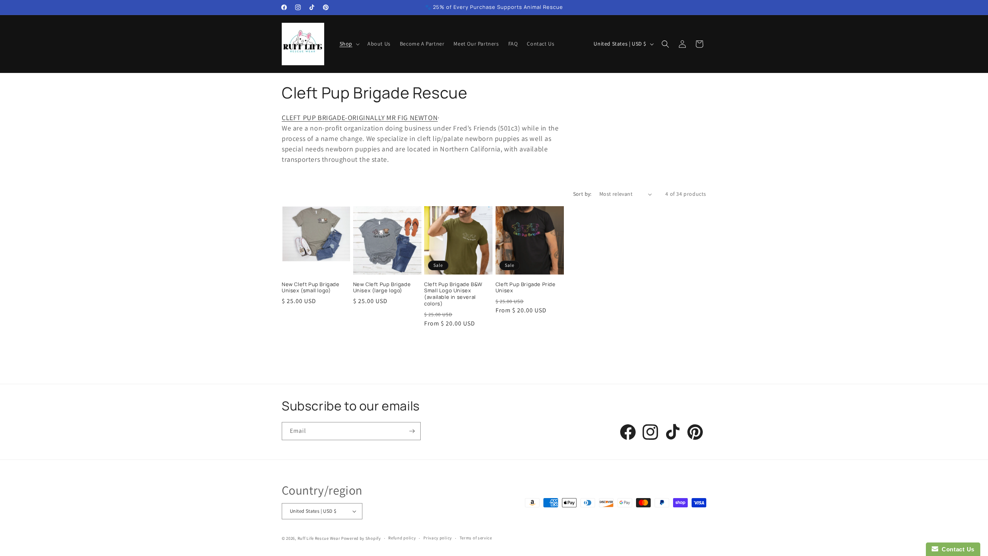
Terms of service (476, 538)
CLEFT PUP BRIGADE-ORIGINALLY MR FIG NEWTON (360, 117)
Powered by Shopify (361, 538)
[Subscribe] (411, 431)
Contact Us (956, 549)
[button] (349, 44)
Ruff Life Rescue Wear (319, 538)
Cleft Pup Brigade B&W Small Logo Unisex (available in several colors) (453, 294)
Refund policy (402, 538)
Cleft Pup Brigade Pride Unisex (526, 287)
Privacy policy (437, 538)
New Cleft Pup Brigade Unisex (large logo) (382, 287)
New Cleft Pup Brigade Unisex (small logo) (311, 287)
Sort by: (582, 193)
